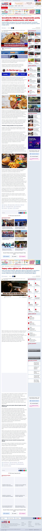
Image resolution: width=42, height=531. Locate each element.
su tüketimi (17, 208)
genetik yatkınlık (18, 206)
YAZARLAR (17, 518)
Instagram (23, 256)
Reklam (6, 0)
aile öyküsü (5, 208)
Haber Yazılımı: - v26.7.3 (33, 529)
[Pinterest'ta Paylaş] (24, 213)
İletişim (10, 0)
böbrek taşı (4, 28)
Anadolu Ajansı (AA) (7, 49)
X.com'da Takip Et (35, 156)
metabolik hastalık (10, 206)
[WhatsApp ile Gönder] (25, 213)
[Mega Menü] (1, 6)
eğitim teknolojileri (14, 462)
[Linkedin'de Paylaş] (22, 213)
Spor (22, 5)
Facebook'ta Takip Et (34, 400)
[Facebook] (35, 0)
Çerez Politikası (31, 526)
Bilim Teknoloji (7, 266)
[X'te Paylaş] (13, 28)
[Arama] (40, 5)
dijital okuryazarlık (21, 464)
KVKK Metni (37, 523)
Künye (3, 0)
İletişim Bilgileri (38, 524)
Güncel (6, 5)
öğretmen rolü (13, 464)
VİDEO (38, 5)
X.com (15, 256)
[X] (36, 0)
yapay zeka (21, 462)
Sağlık (6, 15)
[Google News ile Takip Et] (24, 49)
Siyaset (16, 5)
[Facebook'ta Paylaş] (11, 28)
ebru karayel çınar (5, 276)
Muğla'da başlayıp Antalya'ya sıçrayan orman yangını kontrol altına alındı (21, 7)
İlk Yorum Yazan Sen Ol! (15, 215)
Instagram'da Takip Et (34, 159)
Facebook (7, 256)
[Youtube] (39, 0)
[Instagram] (37, 0)
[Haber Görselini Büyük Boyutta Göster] (14, 40)
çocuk (4, 206)
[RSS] (40, 0)
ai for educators (6, 464)
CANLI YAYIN (11, 518)
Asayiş (19, 5)
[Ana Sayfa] (3, 6)
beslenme (11, 208)
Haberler (3, 15)
